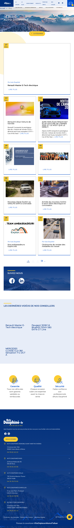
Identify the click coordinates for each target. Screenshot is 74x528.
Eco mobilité (59, 7)
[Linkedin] (62, 3)
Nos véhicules (18, 7)
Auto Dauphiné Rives (14, 458)
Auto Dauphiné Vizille (15, 473)
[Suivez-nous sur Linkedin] (21, 280)
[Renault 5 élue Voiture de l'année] (20, 109)
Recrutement (30, 3)
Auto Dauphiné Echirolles (16, 487)
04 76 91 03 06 (12, 467)
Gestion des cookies (26, 517)
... (44, 261)
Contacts (38, 3)
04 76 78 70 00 (12, 481)
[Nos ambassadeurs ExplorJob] (20, 228)
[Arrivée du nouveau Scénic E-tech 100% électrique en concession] (54, 189)
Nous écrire (11, 439)
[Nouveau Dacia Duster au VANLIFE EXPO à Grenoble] (20, 189)
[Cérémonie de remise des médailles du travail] (54, 228)
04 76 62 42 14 (12, 511)
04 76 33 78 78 (12, 496)
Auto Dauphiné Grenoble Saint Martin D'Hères (24, 443)
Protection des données (11, 517)
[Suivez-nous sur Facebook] (12, 280)
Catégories (38, 33)
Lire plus (13, 89)
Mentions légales (39, 517)
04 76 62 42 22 (12, 452)
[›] (41, 261)
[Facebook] (59, 3)
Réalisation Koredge (63, 517)
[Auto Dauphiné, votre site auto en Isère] (5, 3)
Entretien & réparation (30, 7)
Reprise (40, 7)
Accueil (2, 8)
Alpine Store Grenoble (15, 502)
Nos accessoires (49, 7)
